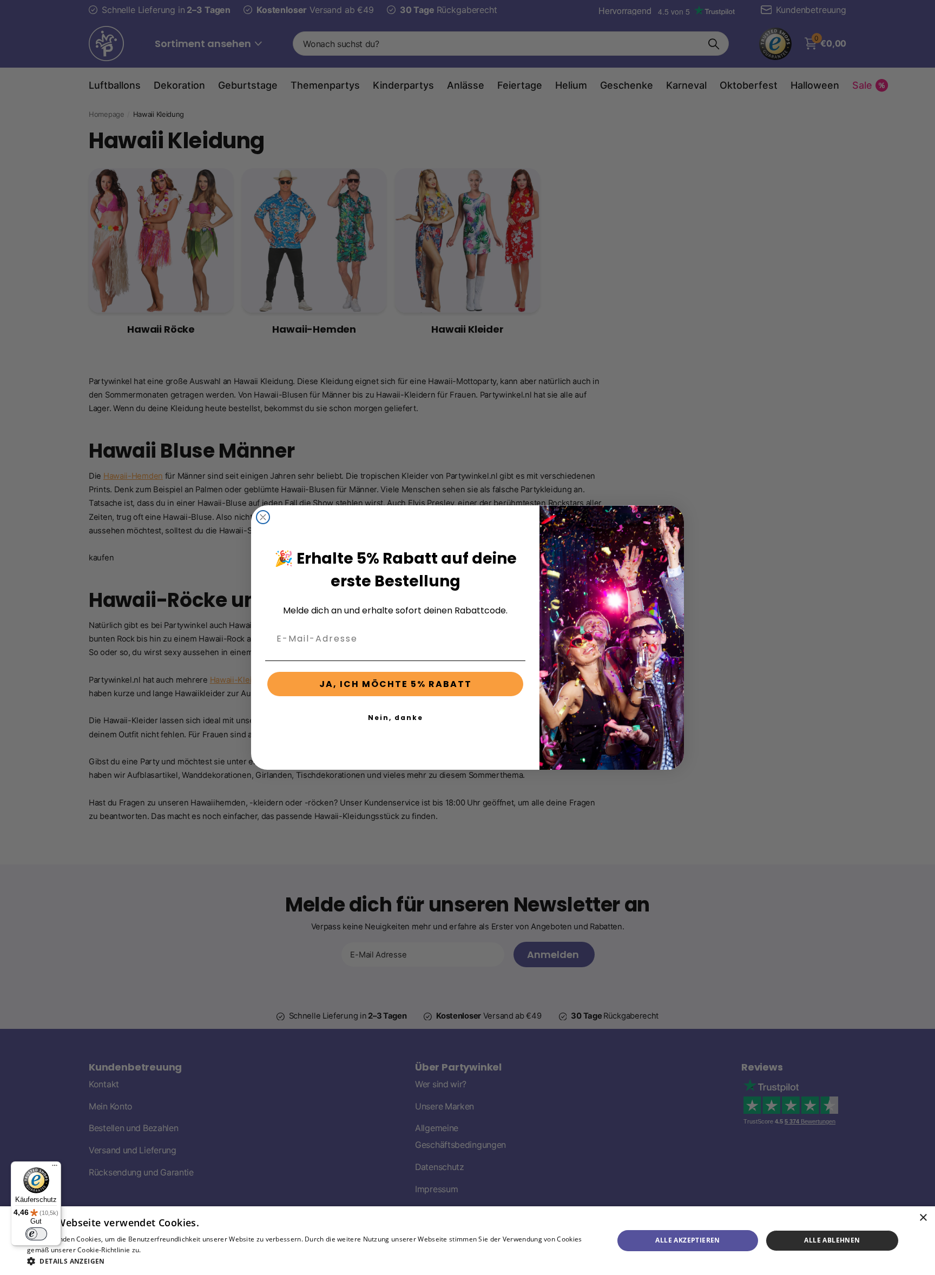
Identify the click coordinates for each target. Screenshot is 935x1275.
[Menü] (54, 1167)
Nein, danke (395, 717)
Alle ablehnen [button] (832, 1240)
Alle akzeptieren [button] (687, 1240)
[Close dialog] (262, 517)
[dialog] (467, 1240)
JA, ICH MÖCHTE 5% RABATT (395, 684)
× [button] (923, 1218)
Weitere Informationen (178, 1249)
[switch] (36, 1233)
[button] (311, 1261)
